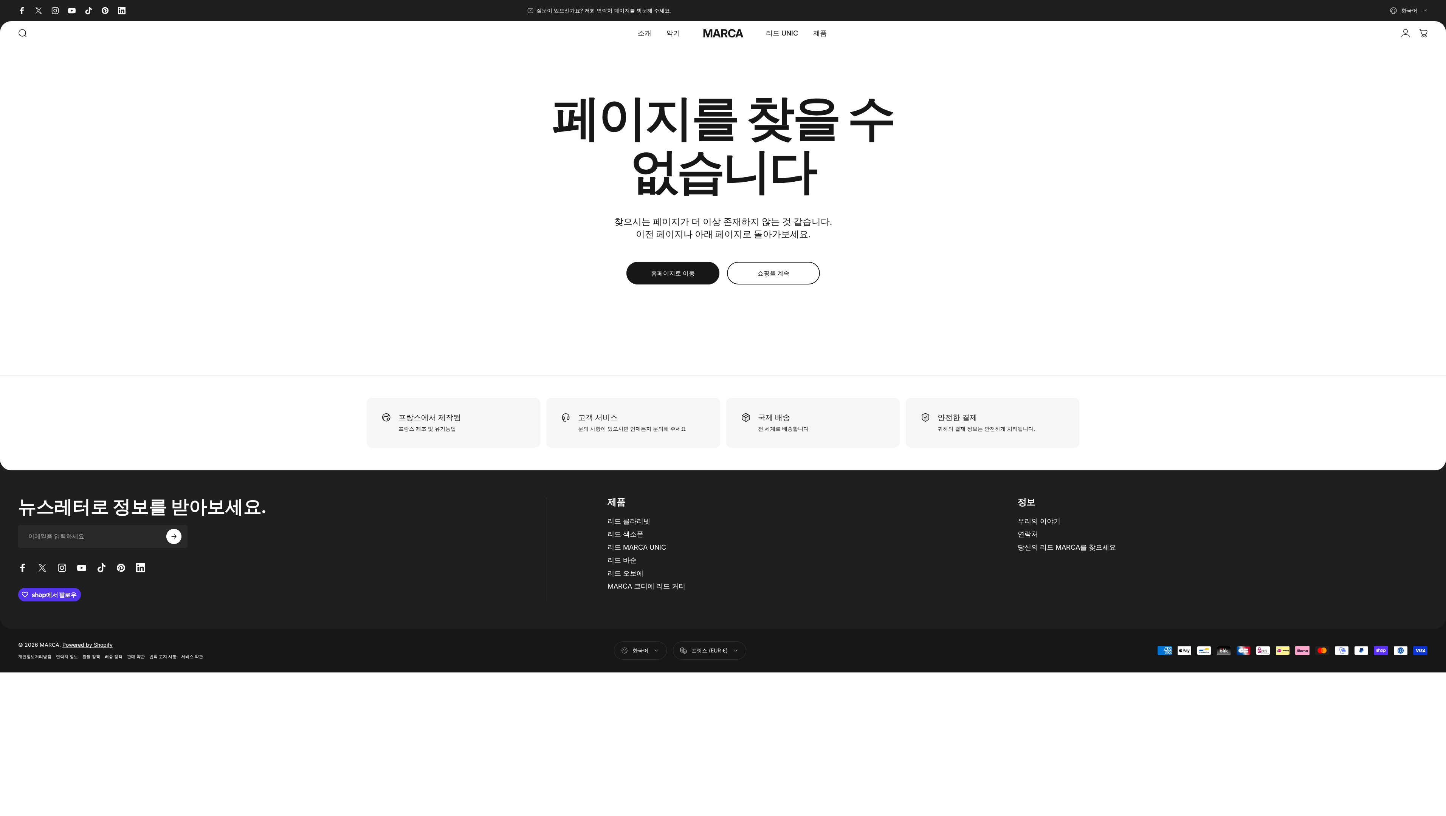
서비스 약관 (192, 656)
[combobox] (1409, 10)
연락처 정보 (67, 656)
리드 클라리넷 (629, 521)
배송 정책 (113, 656)
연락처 (1028, 534)
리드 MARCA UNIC (637, 547)
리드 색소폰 (625, 534)
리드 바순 (622, 560)
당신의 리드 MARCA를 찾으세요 (1067, 547)
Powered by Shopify (87, 644)
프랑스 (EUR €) (709, 650)
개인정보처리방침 (34, 656)
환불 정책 (91, 656)
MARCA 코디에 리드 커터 (646, 586)
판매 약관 (136, 656)
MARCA (723, 33)
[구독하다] (173, 536)
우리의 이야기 (1039, 521)
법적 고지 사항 (163, 656)
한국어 (640, 650)
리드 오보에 (625, 573)
